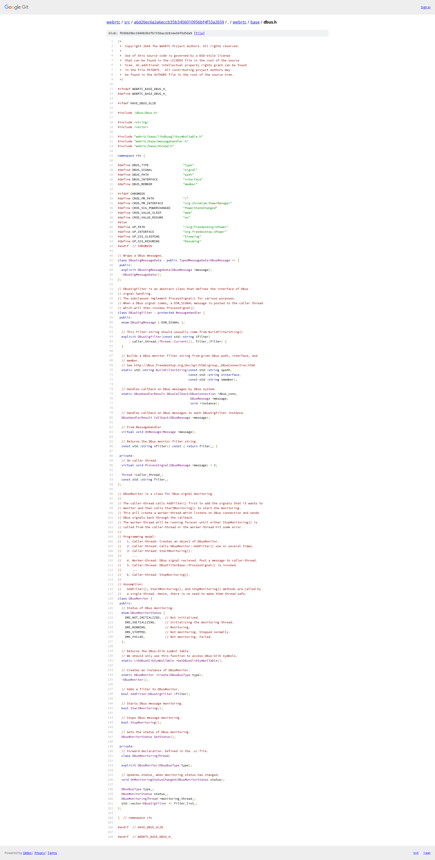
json (426, 853)
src (127, 22)
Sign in (425, 7)
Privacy (39, 853)
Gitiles (27, 853)
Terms (52, 853)
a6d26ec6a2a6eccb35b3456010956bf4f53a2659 (179, 22)
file (199, 33)
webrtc (113, 22)
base (255, 22)
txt (416, 853)
